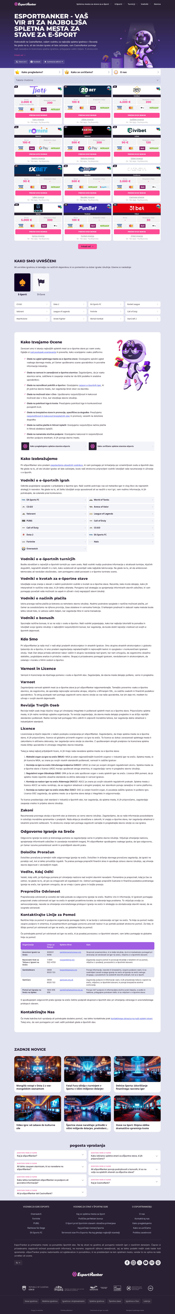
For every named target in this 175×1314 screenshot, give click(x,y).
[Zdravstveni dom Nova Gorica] (134, 1288)
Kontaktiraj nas (142, 1218)
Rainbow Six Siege (36, 1227)
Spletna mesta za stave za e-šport (93, 4)
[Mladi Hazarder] (117, 1288)
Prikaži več (86, 246)
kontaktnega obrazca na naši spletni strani (131, 1018)
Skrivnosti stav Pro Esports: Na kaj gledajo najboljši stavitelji (91, 1232)
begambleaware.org (68, 970)
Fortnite (36, 1218)
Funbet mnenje (87, 236)
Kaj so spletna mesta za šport (90, 1214)
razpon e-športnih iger (90, 385)
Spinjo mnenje (38, 236)
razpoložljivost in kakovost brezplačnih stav (48, 416)
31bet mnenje (137, 236)
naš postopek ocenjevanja (43, 352)
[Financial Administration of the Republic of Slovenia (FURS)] (35, 1288)
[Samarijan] (99, 1288)
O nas (142, 1214)
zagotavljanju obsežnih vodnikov (66, 465)
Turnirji (131, 4)
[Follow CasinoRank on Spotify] (152, 1262)
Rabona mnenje (87, 158)
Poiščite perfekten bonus (90, 1218)
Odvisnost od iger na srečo (99, 1310)
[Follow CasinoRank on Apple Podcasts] (158, 1262)
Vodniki (144, 4)
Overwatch (36, 1214)
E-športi (118, 4)
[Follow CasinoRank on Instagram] (133, 1262)
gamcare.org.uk (66, 980)
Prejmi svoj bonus (38, 115)
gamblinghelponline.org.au (71, 990)
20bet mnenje (87, 119)
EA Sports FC (36, 1232)
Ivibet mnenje (137, 158)
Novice (157, 4)
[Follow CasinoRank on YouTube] (145, 1262)
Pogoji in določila (37, 1310)
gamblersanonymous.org (70, 952)
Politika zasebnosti (142, 1232)
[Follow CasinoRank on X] (139, 1262)
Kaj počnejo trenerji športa (91, 1227)
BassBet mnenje (87, 197)
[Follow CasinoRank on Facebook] (127, 1262)
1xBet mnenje (38, 197)
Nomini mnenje (38, 158)
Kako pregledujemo (142, 1223)
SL (17, 1262)
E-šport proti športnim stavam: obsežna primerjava (91, 1223)
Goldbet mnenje (137, 119)
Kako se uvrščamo (142, 1227)
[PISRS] (69, 1288)
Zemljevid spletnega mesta (135, 1310)
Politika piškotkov (67, 1310)
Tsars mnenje (38, 119)
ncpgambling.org (67, 960)
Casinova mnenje (136, 197)
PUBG (36, 1223)
